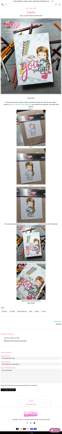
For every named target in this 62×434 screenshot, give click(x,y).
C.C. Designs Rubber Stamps (6, 4)
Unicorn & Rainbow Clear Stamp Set (20, 104)
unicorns (43, 311)
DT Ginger (12, 311)
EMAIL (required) (5, 362)
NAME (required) (5, 356)
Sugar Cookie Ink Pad (29, 224)
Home (27, 8)
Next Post (58, 324)
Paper (30, 311)
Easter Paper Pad (40, 262)
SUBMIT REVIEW (9, 389)
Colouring (4, 311)
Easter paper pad (22, 311)
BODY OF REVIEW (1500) (8, 367)
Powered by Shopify (44, 419)
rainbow (37, 311)
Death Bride (57, 321)
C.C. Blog (30, 8)
